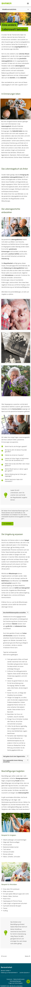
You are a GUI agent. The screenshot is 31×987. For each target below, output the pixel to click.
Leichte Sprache (24, 972)
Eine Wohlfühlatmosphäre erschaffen (14, 612)
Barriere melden (5, 970)
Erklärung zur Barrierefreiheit (9, 972)
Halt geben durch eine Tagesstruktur (14, 756)
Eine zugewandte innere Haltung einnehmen (13, 761)
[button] (27, 3)
